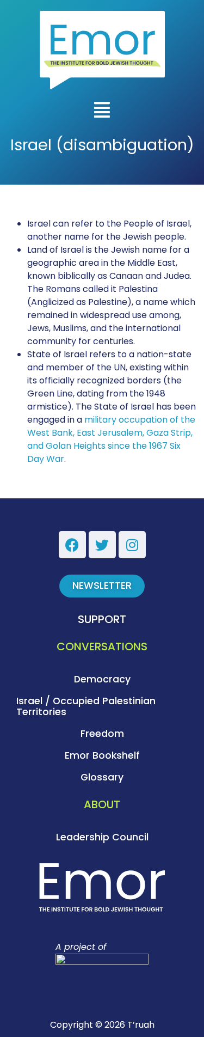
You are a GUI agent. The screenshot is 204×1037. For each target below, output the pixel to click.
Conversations (102, 646)
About (102, 804)
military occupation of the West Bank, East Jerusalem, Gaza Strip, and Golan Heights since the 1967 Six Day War (111, 439)
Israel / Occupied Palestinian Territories (86, 706)
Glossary (102, 777)
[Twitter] (102, 544)
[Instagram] (132, 544)
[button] (102, 111)
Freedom (102, 733)
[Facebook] (72, 544)
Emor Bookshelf (102, 755)
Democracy (102, 679)
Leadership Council (102, 837)
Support (102, 619)
